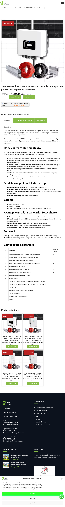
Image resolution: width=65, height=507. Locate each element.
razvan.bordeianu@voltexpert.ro (15, 433)
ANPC (37, 416)
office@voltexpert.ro (12, 424)
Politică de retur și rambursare (45, 425)
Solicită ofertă (29, 97)
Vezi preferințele (32, 503)
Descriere (7, 120)
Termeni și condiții (41, 410)
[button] (62, 479)
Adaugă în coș (15, 97)
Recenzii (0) (41, 120)
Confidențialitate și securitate (44, 407)
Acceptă (32, 493)
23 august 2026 (15, 459)
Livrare (38, 419)
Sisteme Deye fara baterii (15, 114)
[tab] (7, 120)
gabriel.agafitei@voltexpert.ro (14, 441)
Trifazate (26, 114)
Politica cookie (40, 413)
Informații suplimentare (24, 120)
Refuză (32, 498)
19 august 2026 (15, 467)
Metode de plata (41, 422)
